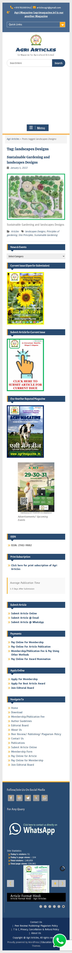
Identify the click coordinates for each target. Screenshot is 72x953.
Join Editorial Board (22, 765)
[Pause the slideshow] (55, 883)
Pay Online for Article (24, 756)
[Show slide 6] (63, 906)
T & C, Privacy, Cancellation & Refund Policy (36, 930)
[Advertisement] (36, 95)
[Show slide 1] (40, 906)
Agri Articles (36, 50)
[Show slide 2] (45, 906)
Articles (15, 231)
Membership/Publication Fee (28, 716)
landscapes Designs (35, 231)
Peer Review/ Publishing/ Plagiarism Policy (36, 734)
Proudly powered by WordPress (23, 942)
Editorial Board (19, 725)
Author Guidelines (21, 721)
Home (14, 708)
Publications (18, 743)
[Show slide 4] (54, 906)
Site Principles (25, 235)
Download (16, 712)
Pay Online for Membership (27, 760)
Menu (41, 128)
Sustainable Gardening (45, 235)
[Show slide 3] (49, 906)
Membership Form (22, 751)
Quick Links (15, 24)
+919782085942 (22, 7)
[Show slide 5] (58, 906)
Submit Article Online (24, 747)
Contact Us (17, 738)
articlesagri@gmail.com (49, 7)
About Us (16, 730)
